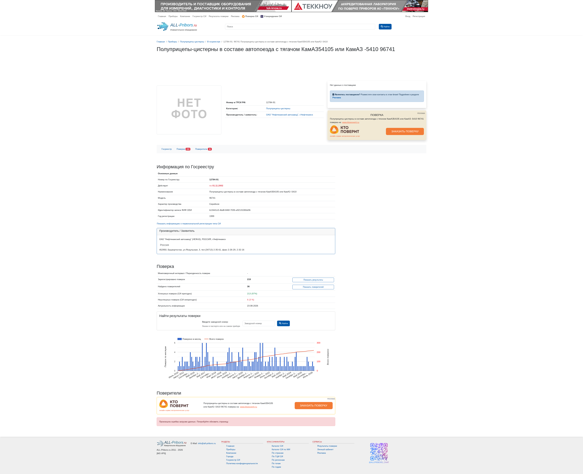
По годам (276, 467)
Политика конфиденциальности (242, 463)
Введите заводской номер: (215, 322)
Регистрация (419, 16)
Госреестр (167, 149)
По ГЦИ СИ (277, 456)
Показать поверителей (313, 287)
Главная (162, 16)
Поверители (203, 149)
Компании (185, 16)
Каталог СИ (277, 446)
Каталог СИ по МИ (281, 449)
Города (229, 456)
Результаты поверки (218, 16)
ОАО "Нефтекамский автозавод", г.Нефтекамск (289, 114)
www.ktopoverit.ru (350, 122)
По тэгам (276, 463)
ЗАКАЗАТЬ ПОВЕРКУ (405, 131)
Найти (284, 323)
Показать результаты (313, 280)
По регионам (278, 460)
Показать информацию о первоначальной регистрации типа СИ (189, 223)
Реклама (235, 16)
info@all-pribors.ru (207, 443)
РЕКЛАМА (421, 113)
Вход (407, 16)
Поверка (183, 149)
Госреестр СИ (199, 16)
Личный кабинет (325, 449)
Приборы (173, 16)
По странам (277, 453)
